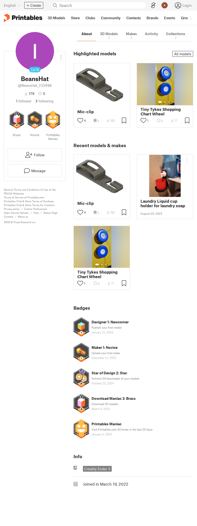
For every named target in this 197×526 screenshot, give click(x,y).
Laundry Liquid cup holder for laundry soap (163, 203)
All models (182, 54)
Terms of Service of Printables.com (24, 197)
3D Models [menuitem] (56, 18)
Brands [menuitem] (152, 18)
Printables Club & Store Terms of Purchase (29, 201)
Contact (8, 216)
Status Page (50, 212)
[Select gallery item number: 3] (169, 102)
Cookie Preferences (35, 208)
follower (23, 101)
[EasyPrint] (153, 5)
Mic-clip (85, 111)
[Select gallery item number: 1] (160, 102)
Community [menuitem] (111, 18)
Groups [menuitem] (187, 18)
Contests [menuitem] (133, 18)
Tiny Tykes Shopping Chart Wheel (161, 111)
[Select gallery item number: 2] (165, 102)
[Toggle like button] (80, 120)
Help (36, 212)
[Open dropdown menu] (61, 56)
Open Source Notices (16, 212)
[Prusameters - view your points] (164, 5)
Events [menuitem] (169, 18)
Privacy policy (11, 208)
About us (23, 216)
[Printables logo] (23, 18)
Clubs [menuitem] (90, 18)
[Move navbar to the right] (190, 18)
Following (44, 101)
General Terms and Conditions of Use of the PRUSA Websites (30, 191)
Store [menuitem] (75, 18)
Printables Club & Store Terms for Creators (29, 205)
